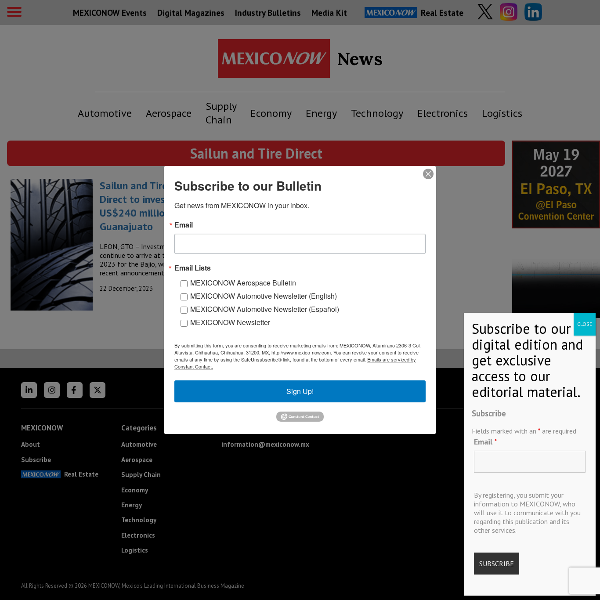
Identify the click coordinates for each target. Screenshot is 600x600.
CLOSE (584, 324)
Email (485, 442)
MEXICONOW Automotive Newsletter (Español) (264, 309)
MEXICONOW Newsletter (230, 322)
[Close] (428, 174)
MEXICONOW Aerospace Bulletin (243, 283)
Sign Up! (300, 391)
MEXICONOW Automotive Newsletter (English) (263, 296)
